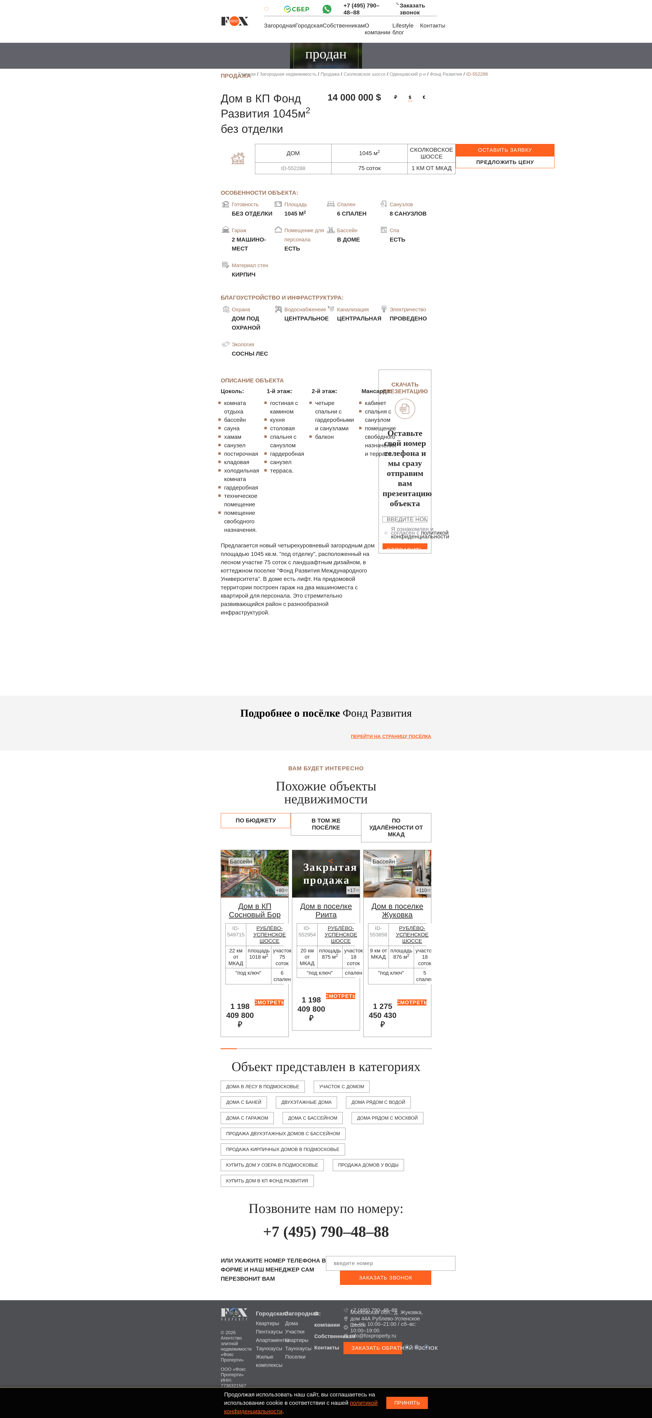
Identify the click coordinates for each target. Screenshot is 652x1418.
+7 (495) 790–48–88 (361, 8)
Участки (294, 1332)
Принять (407, 1403)
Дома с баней (243, 1102)
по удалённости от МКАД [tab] (396, 827)
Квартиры (267, 1323)
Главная (247, 74)
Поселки (295, 1357)
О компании (377, 28)
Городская (309, 25)
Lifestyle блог (403, 28)
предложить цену (505, 162)
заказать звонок (385, 1278)
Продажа (330, 74)
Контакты (432, 25)
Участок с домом (341, 1086)
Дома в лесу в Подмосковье (262, 1086)
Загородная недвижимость (288, 74)
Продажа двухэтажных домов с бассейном (283, 1133)
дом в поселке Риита (326, 910)
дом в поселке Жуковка (397, 910)
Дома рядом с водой (378, 1102)
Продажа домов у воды (368, 1165)
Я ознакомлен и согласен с (420, 532)
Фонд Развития (446, 74)
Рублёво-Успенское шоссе (269, 934)
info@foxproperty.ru (373, 1336)
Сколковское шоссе (365, 74)
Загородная (279, 25)
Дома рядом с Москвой (387, 1118)
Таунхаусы (269, 1348)
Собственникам (344, 25)
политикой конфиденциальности (420, 535)
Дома (291, 1323)
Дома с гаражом (247, 1118)
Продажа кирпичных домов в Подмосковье (282, 1149)
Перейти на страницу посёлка (391, 736)
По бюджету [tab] (256, 820)
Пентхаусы (269, 1332)
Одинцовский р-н (408, 74)
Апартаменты (272, 1340)
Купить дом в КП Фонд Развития (267, 1180)
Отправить (404, 548)
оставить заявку (505, 150)
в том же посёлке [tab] (326, 824)
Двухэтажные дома (306, 1102)
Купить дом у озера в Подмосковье (272, 1165)
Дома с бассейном (312, 1118)
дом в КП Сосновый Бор (255, 910)
